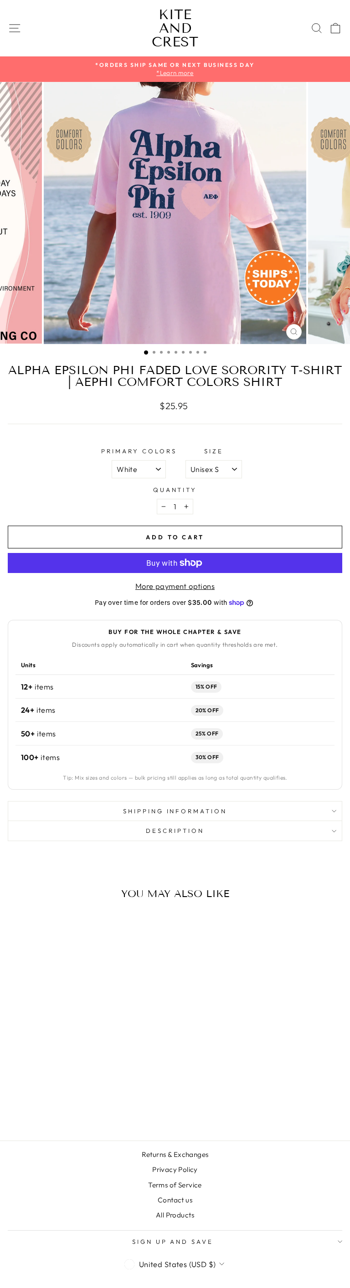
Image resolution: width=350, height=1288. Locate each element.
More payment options (175, 586)
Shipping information (175, 811)
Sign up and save (173, 1241)
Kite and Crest (175, 28)
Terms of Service (175, 1185)
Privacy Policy (175, 1169)
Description (175, 830)
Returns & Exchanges (175, 1154)
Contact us (175, 1200)
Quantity (175, 489)
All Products (175, 1215)
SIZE (213, 451)
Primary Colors (139, 451)
